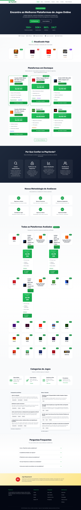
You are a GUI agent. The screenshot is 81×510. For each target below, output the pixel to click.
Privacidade (63, 497)
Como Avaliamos (46, 21)
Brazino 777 (36, 499)
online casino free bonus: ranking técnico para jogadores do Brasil (25, 411)
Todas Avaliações (68, 1)
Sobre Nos (63, 492)
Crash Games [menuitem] (47, 1)
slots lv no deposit (15, 395)
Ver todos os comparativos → (16, 428)
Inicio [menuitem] (38, 1)
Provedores (49, 499)
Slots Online (49, 492)
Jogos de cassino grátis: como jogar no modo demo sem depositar (55, 423)
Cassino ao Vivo (50, 497)
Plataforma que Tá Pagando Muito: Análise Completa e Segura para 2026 (55, 396)
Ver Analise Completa (18, 102)
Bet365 (35, 494)
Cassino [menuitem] (53, 1)
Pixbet (35, 497)
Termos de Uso (64, 499)
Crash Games (50, 494)
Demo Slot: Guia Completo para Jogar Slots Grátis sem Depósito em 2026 (55, 405)
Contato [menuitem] (62, 1)
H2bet (35, 492)
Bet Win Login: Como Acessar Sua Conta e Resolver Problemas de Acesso (55, 415)
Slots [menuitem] (42, 1)
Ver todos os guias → (44, 431)
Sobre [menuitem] (57, 1)
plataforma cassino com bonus (18, 403)
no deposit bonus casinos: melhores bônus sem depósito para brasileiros (24, 421)
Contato (62, 494)
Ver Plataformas (34, 21)
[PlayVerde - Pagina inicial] (13, 2)
